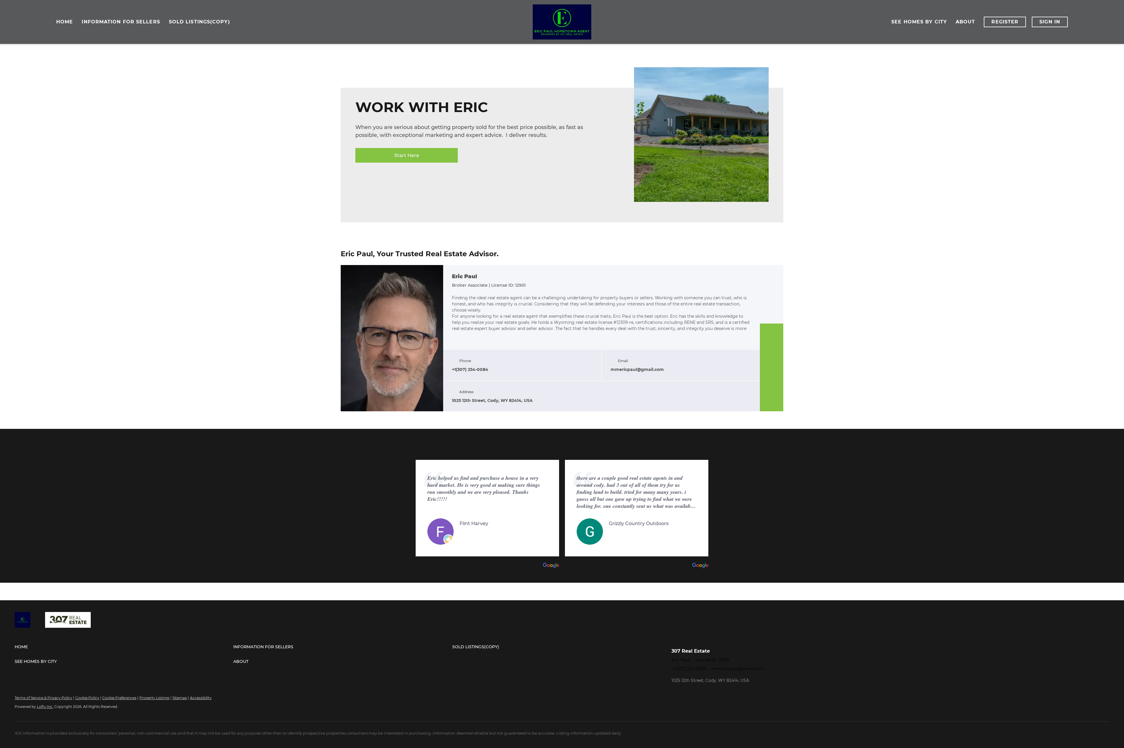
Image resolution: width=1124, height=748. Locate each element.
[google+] (771, 402)
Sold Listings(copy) (199, 22)
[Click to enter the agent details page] (392, 338)
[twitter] (771, 356)
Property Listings (154, 698)
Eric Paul (464, 277)
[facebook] (771, 332)
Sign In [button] (1049, 22)
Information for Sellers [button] (121, 22)
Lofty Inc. (45, 706)
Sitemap (179, 698)
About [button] (965, 22)
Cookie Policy (87, 698)
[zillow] (771, 367)
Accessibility (201, 698)
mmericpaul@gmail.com (737, 668)
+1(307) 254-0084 (688, 668)
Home (64, 22)
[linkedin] (771, 344)
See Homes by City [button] (919, 22)
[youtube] (771, 391)
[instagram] (771, 379)
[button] (124, 646)
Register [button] (1004, 22)
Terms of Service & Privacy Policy (43, 698)
